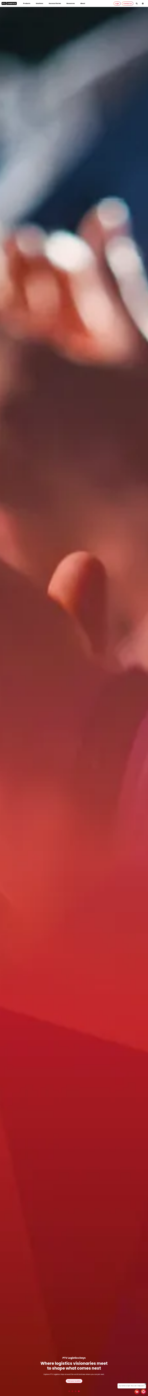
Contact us (127, 4)
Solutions (39, 3)
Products (26, 3)
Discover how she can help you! (74, 1381)
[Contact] (137, 1391)
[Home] (9, 3)
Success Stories (55, 3)
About (82, 3)
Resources (71, 3)
